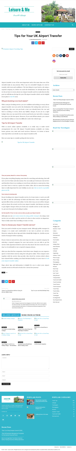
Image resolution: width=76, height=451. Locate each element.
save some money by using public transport (26, 216)
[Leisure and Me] (38, 11)
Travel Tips (8, 29)
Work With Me (37, 25)
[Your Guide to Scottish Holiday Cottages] (9, 323)
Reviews (55, 266)
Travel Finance (56, 284)
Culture (54, 231)
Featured (55, 237)
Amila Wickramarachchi (35, 39)
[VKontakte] (19, 415)
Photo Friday (56, 260)
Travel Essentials (57, 282)
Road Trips (55, 268)
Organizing (55, 253)
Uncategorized (56, 297)
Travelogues (56, 295)
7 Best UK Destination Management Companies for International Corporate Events (62, 104)
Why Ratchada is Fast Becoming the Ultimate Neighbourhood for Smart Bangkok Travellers (63, 120)
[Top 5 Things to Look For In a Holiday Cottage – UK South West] (9, 338)
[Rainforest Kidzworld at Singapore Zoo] (30, 409)
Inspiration (55, 248)
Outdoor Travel (38, 342)
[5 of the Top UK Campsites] (41, 338)
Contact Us (49, 25)
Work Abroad (56, 302)
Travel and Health (57, 280)
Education (55, 233)
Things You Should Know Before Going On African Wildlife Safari (12, 291)
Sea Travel (55, 271)
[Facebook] (3, 415)
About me (26, 25)
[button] (72, 25)
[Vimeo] (15, 415)
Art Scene (55, 224)
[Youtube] (3, 419)
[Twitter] (11, 415)
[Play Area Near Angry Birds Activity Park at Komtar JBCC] (30, 402)
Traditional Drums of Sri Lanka (41, 414)
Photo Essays (56, 257)
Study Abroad (56, 275)
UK (6, 272)
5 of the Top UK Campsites (40, 344)
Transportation (56, 277)
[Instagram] (7, 415)
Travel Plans (56, 288)
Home (3, 29)
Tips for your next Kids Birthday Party (40, 290)
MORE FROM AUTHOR (30, 315)
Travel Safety (56, 291)
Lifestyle (55, 251)
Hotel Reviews (56, 246)
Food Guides (56, 240)
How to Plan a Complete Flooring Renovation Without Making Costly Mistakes (63, 115)
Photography (56, 262)
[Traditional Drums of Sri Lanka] (30, 416)
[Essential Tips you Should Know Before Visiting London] (25, 338)
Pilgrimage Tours (57, 264)
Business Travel (57, 228)
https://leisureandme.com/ (16, 301)
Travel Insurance (57, 286)
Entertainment (56, 235)
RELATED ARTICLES (11, 315)
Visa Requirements (57, 300)
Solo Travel (55, 273)
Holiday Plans (56, 244)
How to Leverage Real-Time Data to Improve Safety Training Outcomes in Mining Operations (63, 110)
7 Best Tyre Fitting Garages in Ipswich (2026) (63, 99)
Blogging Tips (56, 226)
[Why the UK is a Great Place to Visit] (41, 322)
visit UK (12, 96)
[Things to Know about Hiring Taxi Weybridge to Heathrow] (25, 323)
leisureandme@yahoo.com (13, 411)
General (55, 242)
